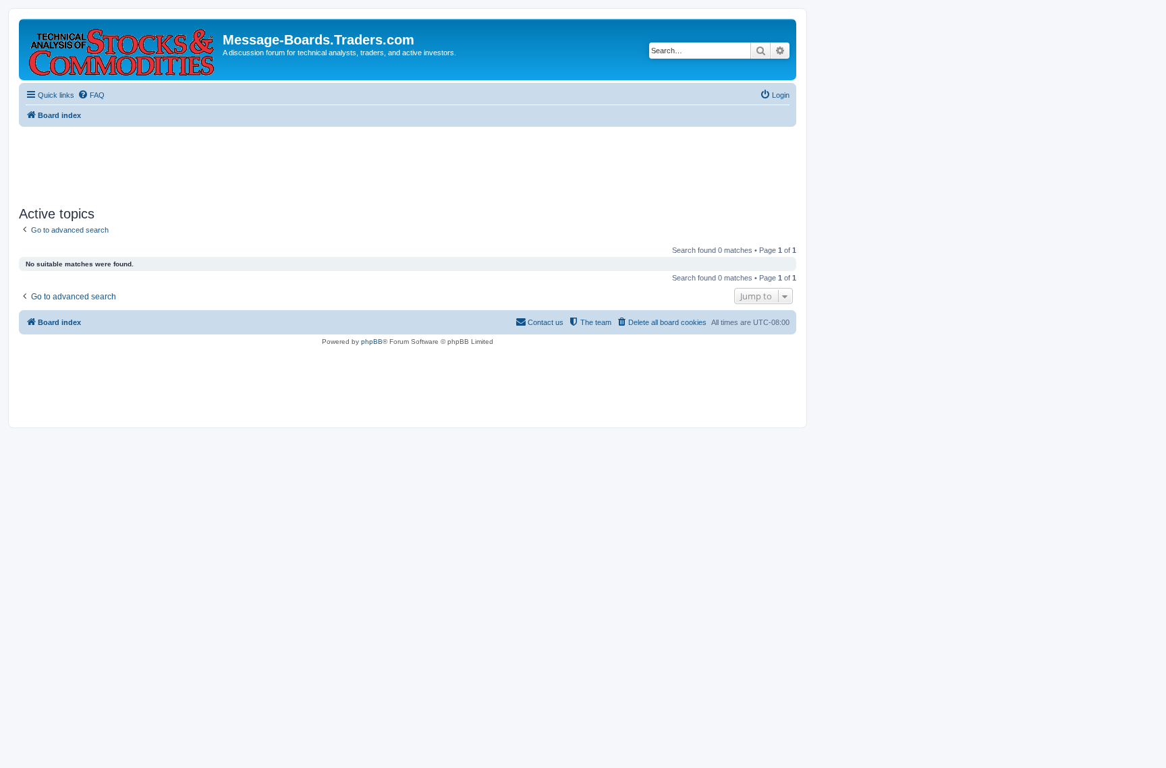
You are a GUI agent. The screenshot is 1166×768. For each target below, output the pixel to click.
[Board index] (122, 49)
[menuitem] (91, 95)
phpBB (372, 341)
